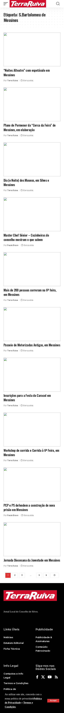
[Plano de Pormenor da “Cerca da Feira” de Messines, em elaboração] (32, 104)
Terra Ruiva (12, 80)
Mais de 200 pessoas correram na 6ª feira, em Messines (30, 292)
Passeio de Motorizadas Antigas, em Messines (32, 345)
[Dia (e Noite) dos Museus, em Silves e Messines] (32, 159)
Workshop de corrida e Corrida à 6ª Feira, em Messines (31, 452)
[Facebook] (37, 677)
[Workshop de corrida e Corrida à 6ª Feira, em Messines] (32, 429)
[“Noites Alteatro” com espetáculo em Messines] (32, 49)
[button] (53, 700)
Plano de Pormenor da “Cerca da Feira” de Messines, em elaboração (30, 127)
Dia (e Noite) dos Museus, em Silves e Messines (26, 182)
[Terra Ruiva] (28, 3)
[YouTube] (49, 677)
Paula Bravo (12, 245)
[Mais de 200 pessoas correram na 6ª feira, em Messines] (32, 269)
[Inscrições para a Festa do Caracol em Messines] (32, 375)
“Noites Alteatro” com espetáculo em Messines (27, 72)
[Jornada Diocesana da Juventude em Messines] (32, 539)
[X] (43, 677)
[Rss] (56, 677)
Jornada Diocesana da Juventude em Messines (32, 560)
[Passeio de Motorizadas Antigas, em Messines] (32, 324)
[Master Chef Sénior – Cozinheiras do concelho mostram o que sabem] (32, 214)
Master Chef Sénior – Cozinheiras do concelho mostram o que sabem (26, 237)
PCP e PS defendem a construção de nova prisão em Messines (29, 507)
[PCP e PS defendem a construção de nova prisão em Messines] (32, 484)
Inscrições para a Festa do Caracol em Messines (27, 397)
